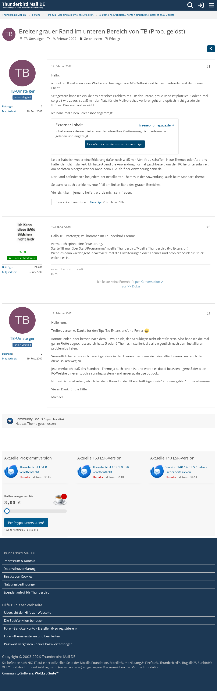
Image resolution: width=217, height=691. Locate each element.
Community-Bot (27, 419)
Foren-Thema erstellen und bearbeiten (32, 636)
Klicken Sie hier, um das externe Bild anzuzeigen (114, 144)
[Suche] (190, 5)
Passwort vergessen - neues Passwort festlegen (38, 644)
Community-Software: (30, 673)
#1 (208, 66)
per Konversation (147, 281)
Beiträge (7, 106)
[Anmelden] (201, 5)
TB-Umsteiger (34, 38)
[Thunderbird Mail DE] (23, 5)
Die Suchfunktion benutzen (23, 620)
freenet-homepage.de (155, 125)
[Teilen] (211, 48)
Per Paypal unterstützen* (26, 522)
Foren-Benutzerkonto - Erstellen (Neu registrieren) (40, 628)
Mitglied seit (9, 111)
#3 (208, 313)
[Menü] (211, 5)
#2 (208, 227)
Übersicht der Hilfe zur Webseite (27, 612)
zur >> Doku (131, 286)
